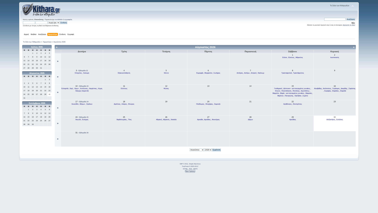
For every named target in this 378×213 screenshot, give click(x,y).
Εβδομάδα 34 (83, 102)
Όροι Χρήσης (190, 171)
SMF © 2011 (184, 164)
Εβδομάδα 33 (83, 86)
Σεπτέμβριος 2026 (37, 103)
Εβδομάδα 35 (83, 117)
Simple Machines (195, 164)
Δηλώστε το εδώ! (349, 25)
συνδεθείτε (59, 19)
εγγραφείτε (68, 19)
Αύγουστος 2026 (36, 73)
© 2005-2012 (193, 166)
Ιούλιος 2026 (37, 47)
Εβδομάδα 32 (83, 70)
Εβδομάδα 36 (83, 133)
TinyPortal (185, 166)
